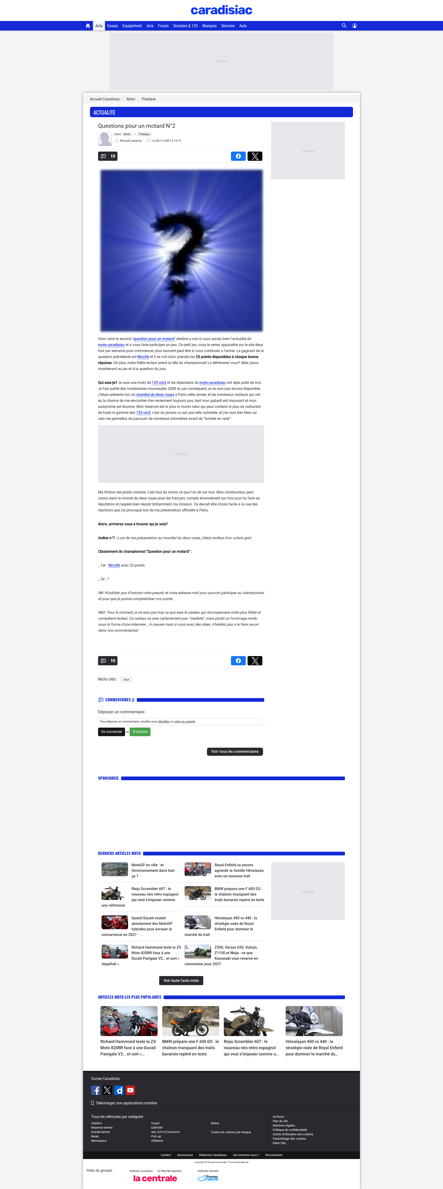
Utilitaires (157, 1140)
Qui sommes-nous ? (246, 1155)
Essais (112, 25)
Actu (99, 25)
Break (95, 1136)
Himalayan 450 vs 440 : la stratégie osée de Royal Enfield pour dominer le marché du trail (314, 1048)
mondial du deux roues (155, 394)
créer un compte (184, 721)
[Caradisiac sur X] (108, 1091)
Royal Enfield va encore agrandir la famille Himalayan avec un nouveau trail (239, 870)
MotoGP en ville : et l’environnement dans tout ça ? (153, 870)
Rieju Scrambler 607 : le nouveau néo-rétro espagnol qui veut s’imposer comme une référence (252, 1048)
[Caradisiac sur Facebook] (96, 1091)
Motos (215, 1123)
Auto (243, 25)
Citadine (96, 1123)
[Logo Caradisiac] (221, 18)
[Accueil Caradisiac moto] (88, 25)
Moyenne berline (102, 1127)
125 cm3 (159, 382)
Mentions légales (284, 1125)
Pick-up (156, 1136)
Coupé (155, 1123)
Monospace (99, 1140)
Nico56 (143, 357)
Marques (209, 25)
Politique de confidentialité (290, 1130)
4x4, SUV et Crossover (165, 1132)
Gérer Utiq (279, 1143)
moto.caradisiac (111, 345)
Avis (150, 25)
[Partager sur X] (256, 154)
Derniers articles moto (119, 853)
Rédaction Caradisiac (213, 1155)
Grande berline (100, 1132)
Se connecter (111, 731)
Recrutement (273, 1155)
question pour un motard (153, 339)
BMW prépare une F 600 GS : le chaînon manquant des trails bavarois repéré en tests (239, 894)
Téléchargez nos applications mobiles (126, 1103)
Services (228, 25)
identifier (163, 721)
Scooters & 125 (185, 25)
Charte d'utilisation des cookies (293, 1134)
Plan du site (280, 1121)
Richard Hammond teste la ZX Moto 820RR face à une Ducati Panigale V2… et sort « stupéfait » (128, 1048)
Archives (278, 1116)
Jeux (126, 679)
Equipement (132, 25)
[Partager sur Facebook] (239, 154)
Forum (163, 25)
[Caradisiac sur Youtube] (130, 1091)
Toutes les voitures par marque (231, 1132)
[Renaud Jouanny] (105, 145)
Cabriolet (157, 1127)
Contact (166, 1155)
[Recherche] (344, 25)
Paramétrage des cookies (289, 1138)
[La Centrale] (155, 1182)
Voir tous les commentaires (235, 751)
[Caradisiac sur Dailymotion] (119, 1091)
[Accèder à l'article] (115, 869)
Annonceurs (185, 1155)
